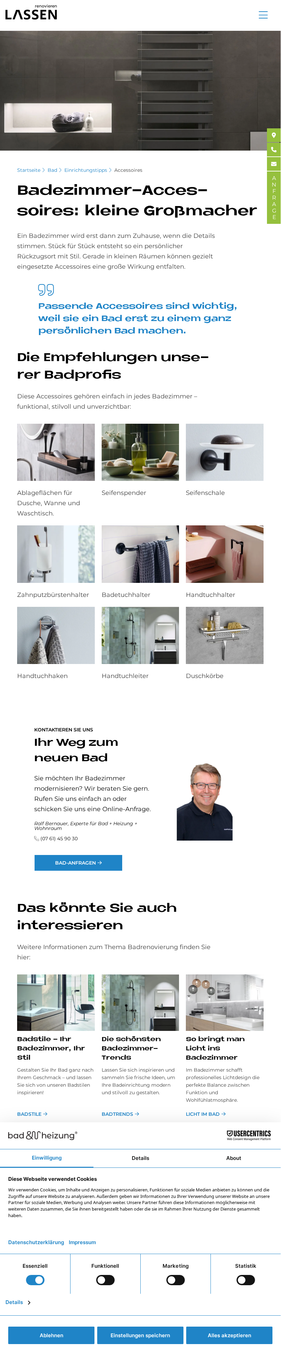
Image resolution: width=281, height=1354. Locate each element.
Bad (52, 170)
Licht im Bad (203, 1114)
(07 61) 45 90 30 (59, 838)
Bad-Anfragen (75, 863)
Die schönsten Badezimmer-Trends (131, 1048)
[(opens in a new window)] (274, 135)
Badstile (29, 1114)
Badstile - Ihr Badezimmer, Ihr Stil (51, 1048)
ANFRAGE (274, 197)
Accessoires (128, 170)
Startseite (28, 170)
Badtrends (117, 1114)
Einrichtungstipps (85, 170)
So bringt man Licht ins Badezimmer (215, 1048)
